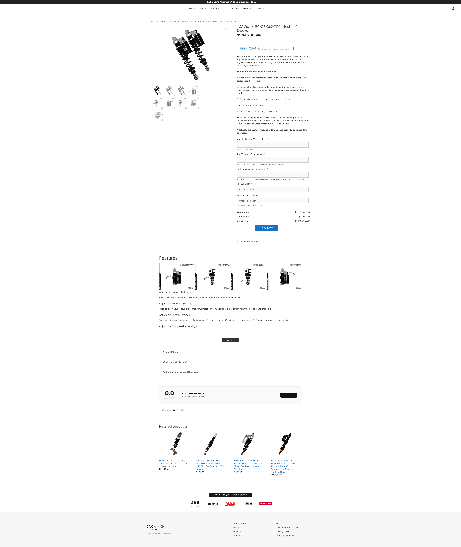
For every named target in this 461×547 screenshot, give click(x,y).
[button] (226, 29)
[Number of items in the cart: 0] (453, 9)
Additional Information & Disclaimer (181, 372)
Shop (214, 8)
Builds (203, 8)
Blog (235, 8)
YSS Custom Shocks (167, 21)
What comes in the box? (175, 362)
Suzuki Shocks (184, 21)
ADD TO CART (268, 228)
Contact (261, 8)
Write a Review (288, 395)
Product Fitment (171, 352)
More (245, 8)
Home (192, 8)
